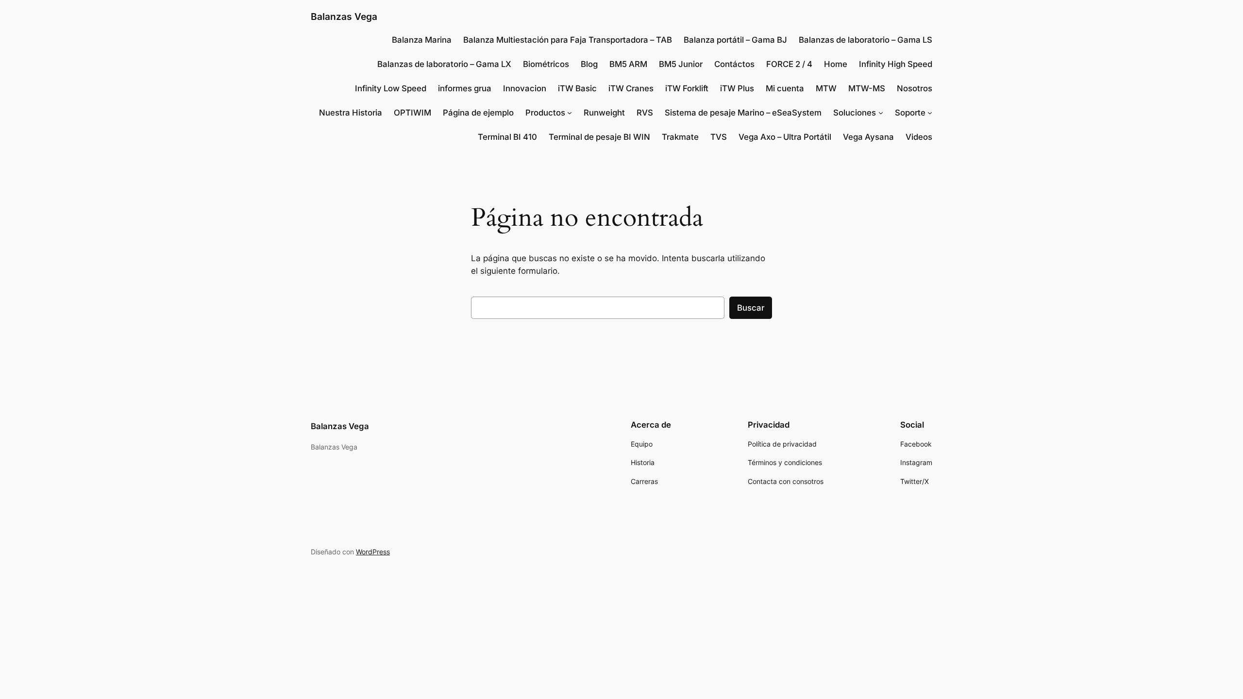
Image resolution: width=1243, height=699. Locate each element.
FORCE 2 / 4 (789, 64)
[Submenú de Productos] (569, 112)
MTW (826, 88)
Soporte (910, 112)
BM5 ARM (628, 64)
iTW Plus (737, 88)
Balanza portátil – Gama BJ (735, 40)
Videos (919, 137)
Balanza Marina (422, 40)
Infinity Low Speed (390, 88)
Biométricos (546, 64)
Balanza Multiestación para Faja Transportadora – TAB (567, 40)
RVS (645, 112)
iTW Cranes (631, 88)
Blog (589, 64)
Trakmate (680, 137)
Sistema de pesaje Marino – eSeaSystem (743, 112)
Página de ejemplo (478, 112)
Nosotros (914, 88)
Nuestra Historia (350, 112)
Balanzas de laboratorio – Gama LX (444, 64)
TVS (718, 137)
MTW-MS (866, 88)
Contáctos (734, 64)
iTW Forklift (686, 88)
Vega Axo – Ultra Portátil (785, 137)
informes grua (464, 88)
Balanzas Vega (344, 16)
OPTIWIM (412, 112)
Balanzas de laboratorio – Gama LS (865, 40)
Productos (545, 112)
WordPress (373, 552)
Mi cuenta (785, 88)
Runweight (604, 112)
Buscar (750, 308)
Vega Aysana (868, 137)
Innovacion (524, 88)
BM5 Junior (681, 64)
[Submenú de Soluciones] (880, 112)
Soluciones (854, 112)
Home (835, 64)
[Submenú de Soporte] (929, 112)
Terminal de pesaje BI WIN (599, 137)
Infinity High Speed (895, 64)
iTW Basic (577, 88)
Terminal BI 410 (507, 137)
